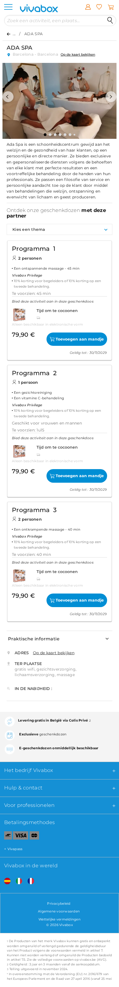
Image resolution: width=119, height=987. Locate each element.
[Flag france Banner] (29, 881)
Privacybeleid (58, 903)
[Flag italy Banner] (17, 881)
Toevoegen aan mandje (80, 339)
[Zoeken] (110, 20)
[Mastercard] (34, 836)
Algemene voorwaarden (59, 911)
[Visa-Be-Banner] (20, 836)
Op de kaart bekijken (78, 54)
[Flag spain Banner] (5, 881)
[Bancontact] (6, 836)
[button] (8, 96)
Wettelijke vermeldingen (59, 919)
